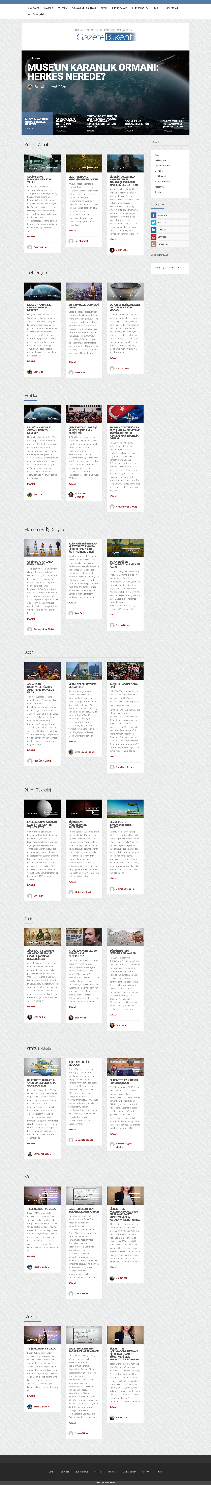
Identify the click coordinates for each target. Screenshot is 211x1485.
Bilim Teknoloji (51, 813)
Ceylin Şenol (122, 250)
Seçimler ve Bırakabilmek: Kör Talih (39, 179)
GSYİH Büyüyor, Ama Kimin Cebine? (40, 563)
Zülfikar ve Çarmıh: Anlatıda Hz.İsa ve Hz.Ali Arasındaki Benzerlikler (40, 955)
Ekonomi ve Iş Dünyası (51, 551)
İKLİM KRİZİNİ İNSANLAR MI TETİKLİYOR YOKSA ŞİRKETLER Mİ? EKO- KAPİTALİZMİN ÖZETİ (82, 547)
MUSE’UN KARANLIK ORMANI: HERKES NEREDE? (39, 307)
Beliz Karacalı (81, 241)
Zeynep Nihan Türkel (44, 629)
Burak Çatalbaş (41, 1267)
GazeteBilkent (82, 1293)
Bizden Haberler (91, 1192)
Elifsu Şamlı (81, 372)
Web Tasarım (110, 1483)
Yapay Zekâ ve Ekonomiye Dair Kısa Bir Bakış (125, 564)
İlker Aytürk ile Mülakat (79, 1063)
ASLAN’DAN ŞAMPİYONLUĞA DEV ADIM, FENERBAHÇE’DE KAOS (40, 688)
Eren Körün (39, 1017)
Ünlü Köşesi (52, 1200)
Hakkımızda (160, 160)
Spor (55, 675)
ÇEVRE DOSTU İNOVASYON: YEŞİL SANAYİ (120, 824)
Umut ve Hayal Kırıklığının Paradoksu (83, 178)
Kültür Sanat (52, 168)
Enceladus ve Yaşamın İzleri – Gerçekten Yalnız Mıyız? (42, 824)
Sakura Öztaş (122, 368)
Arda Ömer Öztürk (42, 760)
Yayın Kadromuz (162, 165)
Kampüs (53, 1067)
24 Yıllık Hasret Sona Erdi (124, 686)
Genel (32, 58)
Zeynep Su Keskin (125, 889)
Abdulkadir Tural (83, 892)
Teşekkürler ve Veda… (42, 1209)
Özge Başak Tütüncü (85, 752)
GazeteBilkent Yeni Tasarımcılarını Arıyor (83, 1210)
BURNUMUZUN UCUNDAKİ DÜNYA (83, 306)
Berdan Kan (121, 1278)
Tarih (55, 942)
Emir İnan (38, 895)
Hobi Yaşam (52, 296)
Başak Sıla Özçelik (84, 1140)
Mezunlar (53, 1192)
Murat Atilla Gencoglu (49, 86)
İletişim (158, 192)
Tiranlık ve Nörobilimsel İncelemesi (77, 824)
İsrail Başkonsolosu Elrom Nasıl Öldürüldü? (82, 953)
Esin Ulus (38, 371)
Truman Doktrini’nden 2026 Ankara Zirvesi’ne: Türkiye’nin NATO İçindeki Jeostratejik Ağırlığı (125, 433)
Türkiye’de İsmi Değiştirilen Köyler (123, 952)
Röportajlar (52, 1196)
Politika (44, 58)
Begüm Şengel (41, 247)
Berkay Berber (123, 625)
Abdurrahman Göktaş (126, 506)
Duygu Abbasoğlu (42, 1154)
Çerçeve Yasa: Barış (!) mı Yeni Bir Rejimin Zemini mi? (101, 71)
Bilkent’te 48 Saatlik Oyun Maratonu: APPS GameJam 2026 (41, 1082)
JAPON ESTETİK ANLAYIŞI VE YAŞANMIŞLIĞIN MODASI (125, 307)
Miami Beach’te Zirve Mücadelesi (82, 686)
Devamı (31, 236)
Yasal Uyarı (160, 187)
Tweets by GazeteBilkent (166, 267)
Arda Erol (79, 613)
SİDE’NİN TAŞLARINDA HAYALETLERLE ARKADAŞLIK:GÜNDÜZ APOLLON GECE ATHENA (124, 181)
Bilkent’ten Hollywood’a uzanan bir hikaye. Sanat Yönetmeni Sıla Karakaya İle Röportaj (125, 1214)
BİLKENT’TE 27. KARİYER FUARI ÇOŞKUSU (124, 1081)
